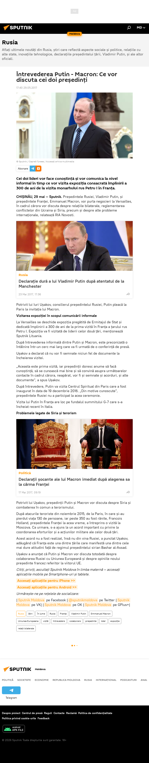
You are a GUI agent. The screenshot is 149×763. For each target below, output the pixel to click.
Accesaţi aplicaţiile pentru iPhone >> (46, 580)
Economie (42, 680)
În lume (41, 613)
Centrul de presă (32, 713)
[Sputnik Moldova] (19, 31)
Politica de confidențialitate (95, 713)
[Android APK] (14, 729)
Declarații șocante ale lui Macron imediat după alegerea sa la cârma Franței (74, 482)
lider (103, 621)
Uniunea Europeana (28, 621)
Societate (24, 680)
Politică (25, 473)
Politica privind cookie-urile (19, 718)
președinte (90, 621)
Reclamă (71, 713)
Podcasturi (128, 680)
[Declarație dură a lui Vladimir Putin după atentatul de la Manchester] (74, 246)
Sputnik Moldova (31, 600)
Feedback (43, 718)
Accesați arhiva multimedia (60, 161)
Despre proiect (11, 713)
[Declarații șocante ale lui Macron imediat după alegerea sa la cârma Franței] (74, 444)
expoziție (115, 621)
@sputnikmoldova (83, 600)
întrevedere (59, 621)
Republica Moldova (66, 680)
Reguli (48, 713)
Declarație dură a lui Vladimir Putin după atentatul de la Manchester (71, 284)
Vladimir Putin (78, 613)
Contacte (59, 713)
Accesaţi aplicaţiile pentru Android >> (47, 587)
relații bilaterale (26, 628)
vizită (45, 621)
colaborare (75, 621)
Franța (63, 613)
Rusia (23, 275)
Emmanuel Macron (101, 613)
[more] (128, 294)
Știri (30, 613)
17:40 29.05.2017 (26, 87)
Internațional (106, 680)
